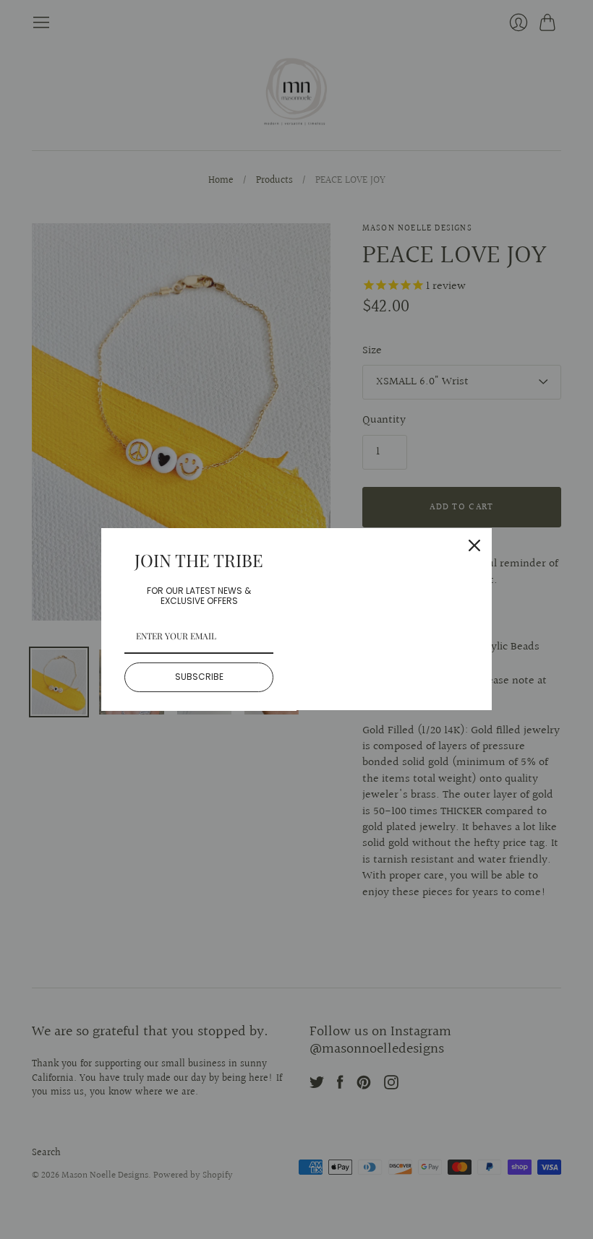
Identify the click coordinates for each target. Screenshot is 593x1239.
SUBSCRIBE (199, 676)
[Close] (474, 545)
